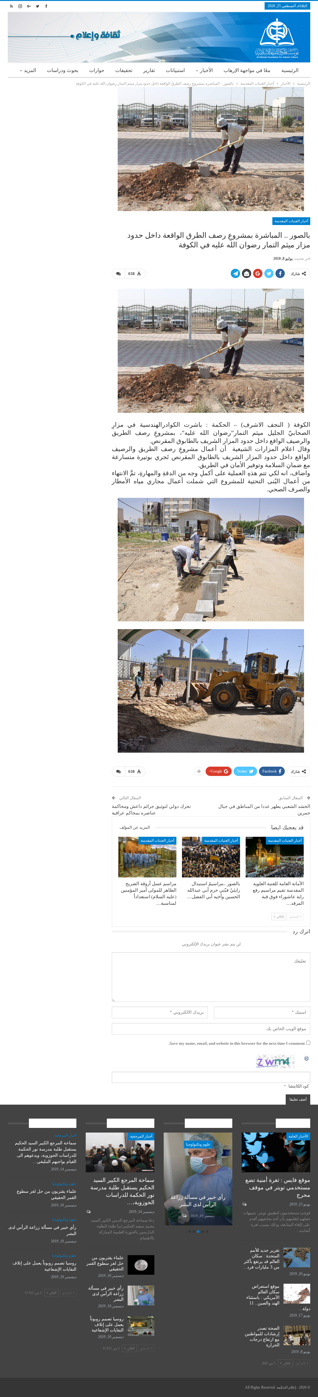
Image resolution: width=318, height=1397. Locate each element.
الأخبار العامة (298, 1136)
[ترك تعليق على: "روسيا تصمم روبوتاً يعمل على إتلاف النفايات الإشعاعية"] (183, 1216)
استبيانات (175, 70)
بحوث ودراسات (62, 70)
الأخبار (206, 70)
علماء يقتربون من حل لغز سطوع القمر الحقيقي (105, 1263)
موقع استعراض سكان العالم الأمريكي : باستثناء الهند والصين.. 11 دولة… (278, 1297)
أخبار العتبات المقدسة (291, 221)
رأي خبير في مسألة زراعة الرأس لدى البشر (106, 1294)
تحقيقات (123, 70)
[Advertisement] (55, 125)
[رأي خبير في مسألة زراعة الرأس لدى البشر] (141, 1295)
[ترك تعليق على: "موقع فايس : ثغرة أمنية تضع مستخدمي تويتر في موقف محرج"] (244, 1204)
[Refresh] (306, 1058)
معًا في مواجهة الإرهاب (247, 70)
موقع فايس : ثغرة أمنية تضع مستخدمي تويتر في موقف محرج (277, 1187)
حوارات (96, 70)
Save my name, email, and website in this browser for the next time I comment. (237, 1043)
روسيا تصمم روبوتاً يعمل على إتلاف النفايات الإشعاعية (197, 1197)
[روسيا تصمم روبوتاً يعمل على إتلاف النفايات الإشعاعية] (197, 1179)
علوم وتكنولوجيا (197, 1144)
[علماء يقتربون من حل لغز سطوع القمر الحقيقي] (141, 1265)
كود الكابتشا (298, 1086)
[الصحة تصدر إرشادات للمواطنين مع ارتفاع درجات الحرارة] (297, 1335)
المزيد (30, 70)
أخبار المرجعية (141, 1136)
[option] (197, 1180)
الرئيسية (289, 70)
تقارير (149, 70)
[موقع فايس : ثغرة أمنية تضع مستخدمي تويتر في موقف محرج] (276, 1152)
